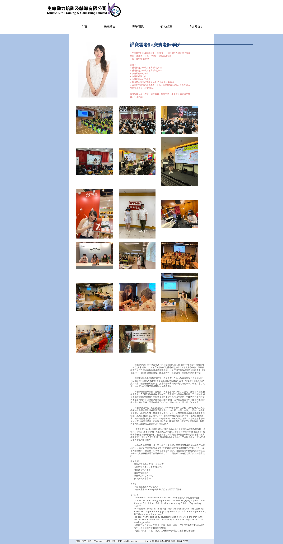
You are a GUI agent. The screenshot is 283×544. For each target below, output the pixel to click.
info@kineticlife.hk (131, 541)
